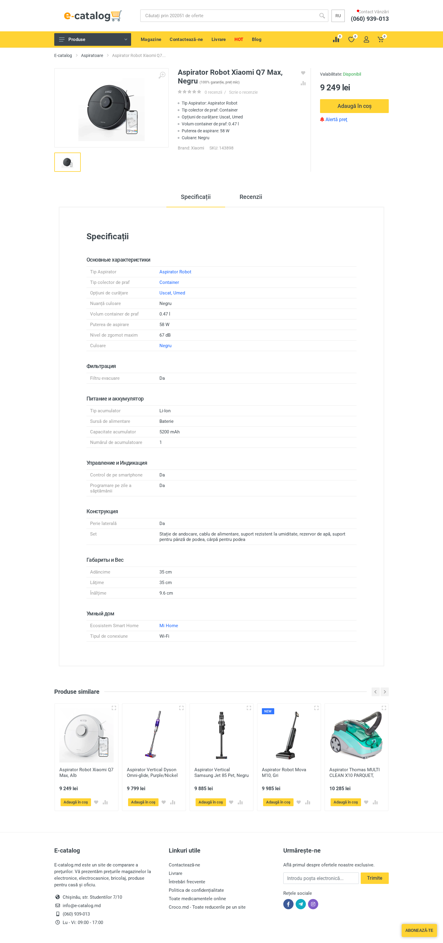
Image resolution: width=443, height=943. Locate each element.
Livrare (175, 873)
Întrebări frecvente (187, 882)
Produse (76, 39)
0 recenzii (213, 92)
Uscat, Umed (172, 293)
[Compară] (105, 802)
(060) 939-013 (373, 24)
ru (338, 15)
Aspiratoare (92, 55)
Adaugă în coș (355, 106)
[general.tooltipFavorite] (96, 802)
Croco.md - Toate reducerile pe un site (207, 907)
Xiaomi (197, 148)
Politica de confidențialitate (196, 890)
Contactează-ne (184, 865)
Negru (165, 345)
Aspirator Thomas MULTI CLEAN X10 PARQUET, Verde (354, 775)
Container (169, 282)
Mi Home (168, 625)
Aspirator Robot (175, 272)
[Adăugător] (113, 707)
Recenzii (251, 196)
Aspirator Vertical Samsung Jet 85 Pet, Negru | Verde (221, 775)
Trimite (374, 878)
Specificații (196, 196)
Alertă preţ (335, 119)
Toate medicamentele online (197, 898)
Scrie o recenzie (243, 92)
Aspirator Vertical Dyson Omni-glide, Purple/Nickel (152, 772)
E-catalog (63, 55)
